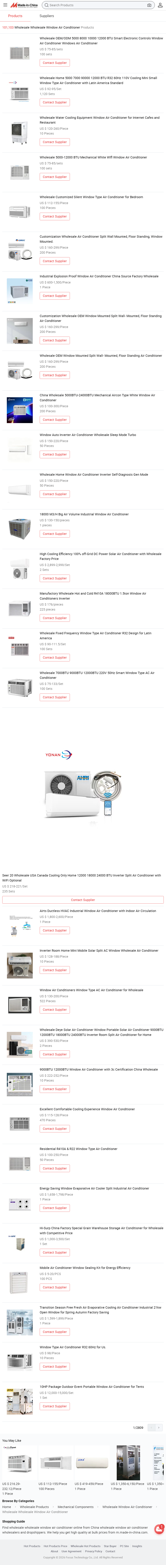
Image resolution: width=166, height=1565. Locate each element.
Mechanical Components (76, 1507)
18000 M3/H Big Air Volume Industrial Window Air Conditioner (84, 514)
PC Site (124, 1546)
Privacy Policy (93, 1551)
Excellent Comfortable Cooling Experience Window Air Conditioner (87, 1109)
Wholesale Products (34, 1507)
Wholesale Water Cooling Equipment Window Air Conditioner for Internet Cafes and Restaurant (100, 120)
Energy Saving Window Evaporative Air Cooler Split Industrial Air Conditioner (94, 1188)
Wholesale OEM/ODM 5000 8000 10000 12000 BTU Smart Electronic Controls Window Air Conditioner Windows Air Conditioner (101, 40)
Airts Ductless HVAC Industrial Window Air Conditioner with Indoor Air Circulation (98, 911)
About (54, 1551)
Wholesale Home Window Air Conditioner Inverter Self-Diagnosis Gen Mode (94, 474)
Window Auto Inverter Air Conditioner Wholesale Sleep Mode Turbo (88, 435)
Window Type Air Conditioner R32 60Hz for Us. (73, 1347)
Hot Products (32, 1546)
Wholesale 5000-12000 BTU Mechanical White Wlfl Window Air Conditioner (93, 157)
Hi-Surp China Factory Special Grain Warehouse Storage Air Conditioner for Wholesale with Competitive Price (101, 1230)
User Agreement (72, 1551)
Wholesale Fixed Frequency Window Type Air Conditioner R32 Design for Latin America (95, 635)
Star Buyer (110, 1546)
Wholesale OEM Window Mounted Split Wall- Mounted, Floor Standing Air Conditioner (101, 355)
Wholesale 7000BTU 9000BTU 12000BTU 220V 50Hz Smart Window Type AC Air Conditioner (97, 675)
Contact (110, 1551)
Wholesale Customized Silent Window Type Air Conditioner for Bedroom (91, 197)
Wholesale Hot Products (86, 1546)
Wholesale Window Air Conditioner (127, 1507)
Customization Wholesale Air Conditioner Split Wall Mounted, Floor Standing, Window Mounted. (101, 238)
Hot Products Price (55, 1546)
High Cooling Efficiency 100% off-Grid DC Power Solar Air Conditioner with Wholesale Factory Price (100, 556)
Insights (137, 1546)
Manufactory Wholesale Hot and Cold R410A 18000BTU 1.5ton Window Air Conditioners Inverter (93, 595)
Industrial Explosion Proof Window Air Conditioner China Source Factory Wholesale (99, 276)
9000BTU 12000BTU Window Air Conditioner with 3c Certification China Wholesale (99, 1069)
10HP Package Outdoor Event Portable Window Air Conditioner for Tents (92, 1386)
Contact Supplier (55, 63)
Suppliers (47, 15)
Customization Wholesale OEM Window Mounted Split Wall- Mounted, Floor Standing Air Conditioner (101, 318)
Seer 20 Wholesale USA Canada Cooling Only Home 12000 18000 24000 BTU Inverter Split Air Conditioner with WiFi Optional (81, 877)
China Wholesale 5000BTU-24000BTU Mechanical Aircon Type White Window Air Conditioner (97, 397)
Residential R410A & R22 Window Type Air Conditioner (78, 1149)
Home (6, 1507)
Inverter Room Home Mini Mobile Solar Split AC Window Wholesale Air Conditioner (99, 950)
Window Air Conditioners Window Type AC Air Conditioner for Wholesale (91, 990)
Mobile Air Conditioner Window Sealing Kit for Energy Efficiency (85, 1268)
